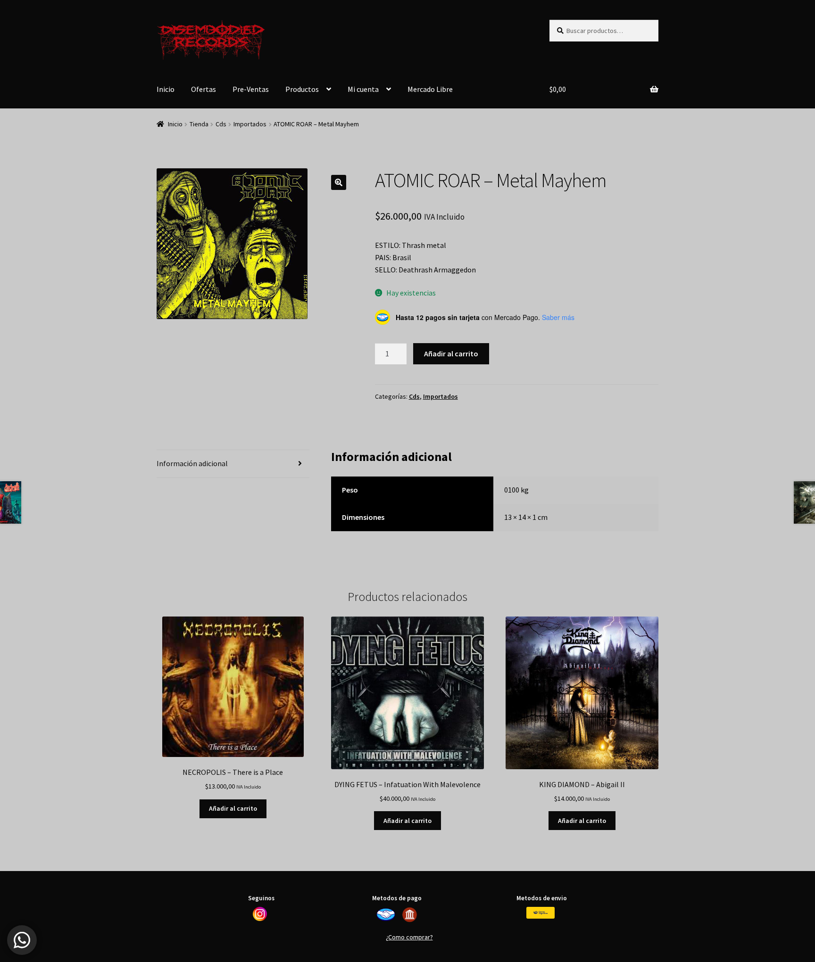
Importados (249, 124)
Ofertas (203, 89)
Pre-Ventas (251, 89)
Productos (302, 89)
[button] (338, 182)
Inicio (166, 89)
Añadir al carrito (451, 353)
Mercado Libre (430, 89)
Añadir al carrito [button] (233, 808)
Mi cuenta (363, 89)
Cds (221, 124)
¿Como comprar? (409, 937)
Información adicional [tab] (192, 463)
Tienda (199, 124)
